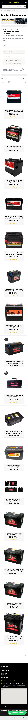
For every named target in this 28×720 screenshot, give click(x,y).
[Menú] (2, 2)
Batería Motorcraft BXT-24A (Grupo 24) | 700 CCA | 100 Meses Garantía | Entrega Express (14, 147)
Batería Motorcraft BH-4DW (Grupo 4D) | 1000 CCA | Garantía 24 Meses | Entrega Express (14, 500)
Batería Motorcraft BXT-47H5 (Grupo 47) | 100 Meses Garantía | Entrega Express (14, 110)
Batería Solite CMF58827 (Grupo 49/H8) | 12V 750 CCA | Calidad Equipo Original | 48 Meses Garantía (14, 396)
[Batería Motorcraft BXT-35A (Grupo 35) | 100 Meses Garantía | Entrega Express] (14, 167)
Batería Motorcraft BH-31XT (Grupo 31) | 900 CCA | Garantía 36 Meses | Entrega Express (14, 466)
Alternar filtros (22, 78)
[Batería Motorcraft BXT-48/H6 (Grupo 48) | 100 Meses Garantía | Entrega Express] (14, 203)
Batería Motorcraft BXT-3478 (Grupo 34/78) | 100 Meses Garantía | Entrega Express (14, 253)
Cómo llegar (4, 706)
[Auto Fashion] (14, 2)
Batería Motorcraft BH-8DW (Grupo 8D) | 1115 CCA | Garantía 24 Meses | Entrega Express (14, 432)
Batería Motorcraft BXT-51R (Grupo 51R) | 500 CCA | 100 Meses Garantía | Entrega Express (14, 326)
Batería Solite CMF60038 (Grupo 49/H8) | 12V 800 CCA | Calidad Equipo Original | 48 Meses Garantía (14, 362)
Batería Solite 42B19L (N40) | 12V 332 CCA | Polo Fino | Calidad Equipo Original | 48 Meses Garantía (14, 637)
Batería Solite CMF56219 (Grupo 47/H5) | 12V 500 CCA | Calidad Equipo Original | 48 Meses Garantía (14, 289)
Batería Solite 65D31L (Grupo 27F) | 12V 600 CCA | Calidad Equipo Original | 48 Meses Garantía (14, 603)
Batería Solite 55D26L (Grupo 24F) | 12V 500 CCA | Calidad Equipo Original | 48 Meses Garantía (14, 533)
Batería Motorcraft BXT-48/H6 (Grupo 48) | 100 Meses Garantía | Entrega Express (14, 217)
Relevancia (3, 82)
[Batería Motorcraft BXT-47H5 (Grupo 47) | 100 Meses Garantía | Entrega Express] (14, 97)
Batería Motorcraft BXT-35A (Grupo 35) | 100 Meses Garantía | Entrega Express (14, 181)
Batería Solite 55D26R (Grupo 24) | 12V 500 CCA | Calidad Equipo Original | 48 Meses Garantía (14, 570)
